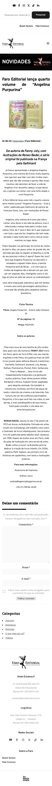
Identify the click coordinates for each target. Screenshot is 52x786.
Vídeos (9, 637)
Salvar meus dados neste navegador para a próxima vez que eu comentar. (28, 591)
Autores (9, 620)
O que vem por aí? (14, 633)
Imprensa (18, 140)
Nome (26, 567)
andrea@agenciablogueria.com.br (26, 481)
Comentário (26, 524)
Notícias (9, 629)
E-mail (26, 578)
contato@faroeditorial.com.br (26, 698)
